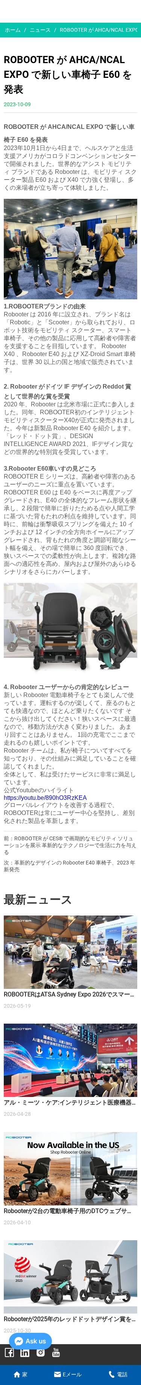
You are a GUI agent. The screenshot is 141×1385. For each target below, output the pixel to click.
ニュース (40, 30)
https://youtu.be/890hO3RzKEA (45, 798)
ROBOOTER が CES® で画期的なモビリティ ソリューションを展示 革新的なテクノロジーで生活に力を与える (70, 845)
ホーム (13, 30)
